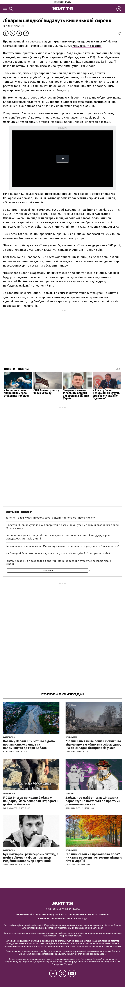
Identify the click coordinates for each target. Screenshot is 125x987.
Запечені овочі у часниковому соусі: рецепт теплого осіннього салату (50, 517)
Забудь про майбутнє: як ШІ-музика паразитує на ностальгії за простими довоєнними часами (93, 801)
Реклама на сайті (25, 915)
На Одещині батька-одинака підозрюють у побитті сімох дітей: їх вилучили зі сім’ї (58, 553)
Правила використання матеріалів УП (89, 915)
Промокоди (80, 918)
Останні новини (19, 512)
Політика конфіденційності (51, 915)
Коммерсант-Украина (87, 46)
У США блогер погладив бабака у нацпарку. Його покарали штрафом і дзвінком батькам (30, 801)
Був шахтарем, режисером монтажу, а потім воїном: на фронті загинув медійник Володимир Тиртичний (31, 857)
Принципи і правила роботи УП (55, 918)
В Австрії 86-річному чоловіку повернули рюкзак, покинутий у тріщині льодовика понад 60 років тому (62, 526)
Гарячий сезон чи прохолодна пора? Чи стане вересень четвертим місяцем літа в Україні (58, 562)
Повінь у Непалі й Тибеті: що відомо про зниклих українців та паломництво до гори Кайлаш (29, 744)
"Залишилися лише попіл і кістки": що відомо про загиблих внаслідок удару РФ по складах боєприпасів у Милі (58, 537)
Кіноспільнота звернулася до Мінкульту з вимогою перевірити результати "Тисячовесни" (62, 546)
